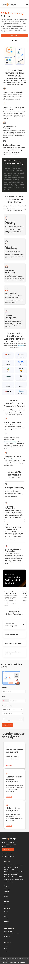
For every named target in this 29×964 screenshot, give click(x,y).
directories (21, 345)
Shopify (6, 894)
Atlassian (6, 891)
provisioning (10, 459)
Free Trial (14, 40)
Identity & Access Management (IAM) (13, 865)
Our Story (6, 911)
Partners (6, 921)
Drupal (6, 896)
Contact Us (7, 849)
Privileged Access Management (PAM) (14, 871)
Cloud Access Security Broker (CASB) (13, 879)
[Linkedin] (3, 856)
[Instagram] (14, 856)
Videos (6, 946)
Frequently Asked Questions (11, 934)
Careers (6, 919)
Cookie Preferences (21, 962)
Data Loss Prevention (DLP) (11, 874)
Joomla (6, 899)
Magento (6, 901)
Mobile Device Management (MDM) (13, 876)
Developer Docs (8, 931)
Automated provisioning (10, 442)
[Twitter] (9, 856)
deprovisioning (18, 459)
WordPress (7, 889)
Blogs (5, 948)
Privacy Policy (4, 962)
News (5, 916)
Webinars (6, 951)
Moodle (6, 904)
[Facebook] (11, 856)
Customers (7, 924)
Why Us (6, 914)
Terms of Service (12, 962)
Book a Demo (14, 35)
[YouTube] (6, 856)
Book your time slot (7, 706)
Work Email (5, 687)
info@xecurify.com (9, 846)
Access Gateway (8, 881)
